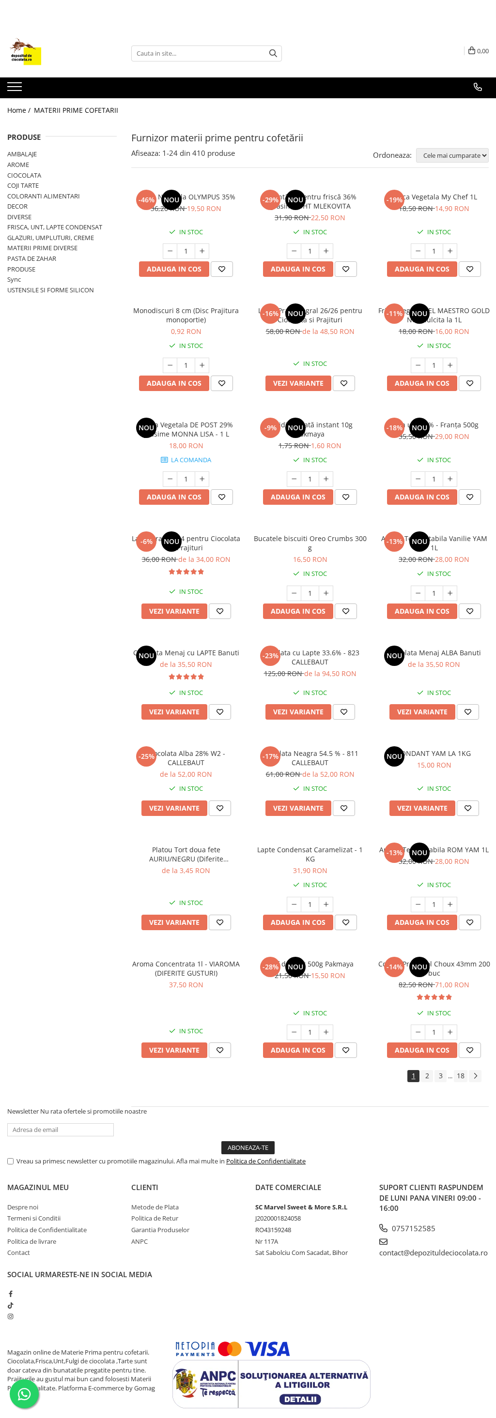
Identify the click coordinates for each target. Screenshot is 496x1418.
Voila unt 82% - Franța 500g (434, 424)
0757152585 (412, 1228)
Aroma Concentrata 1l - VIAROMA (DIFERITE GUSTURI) (186, 968)
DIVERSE (19, 216)
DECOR (17, 206)
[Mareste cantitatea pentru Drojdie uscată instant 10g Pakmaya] (326, 479)
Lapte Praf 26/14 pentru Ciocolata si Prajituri (186, 543)
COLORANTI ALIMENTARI (43, 196)
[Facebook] (10, 1293)
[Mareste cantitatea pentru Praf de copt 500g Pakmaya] (326, 1032)
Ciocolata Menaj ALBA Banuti (434, 652)
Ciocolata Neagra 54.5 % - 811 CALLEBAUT (310, 758)
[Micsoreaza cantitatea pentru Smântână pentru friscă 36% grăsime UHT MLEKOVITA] (294, 251)
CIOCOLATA (24, 175)
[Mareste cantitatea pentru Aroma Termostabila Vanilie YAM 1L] (450, 593)
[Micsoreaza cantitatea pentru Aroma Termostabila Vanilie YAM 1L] (418, 593)
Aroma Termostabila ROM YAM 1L (434, 849)
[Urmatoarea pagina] (475, 1076)
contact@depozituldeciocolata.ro (433, 1252)
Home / (19, 110)
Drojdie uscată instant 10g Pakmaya (310, 429)
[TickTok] (10, 1305)
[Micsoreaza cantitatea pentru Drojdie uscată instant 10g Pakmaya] (294, 479)
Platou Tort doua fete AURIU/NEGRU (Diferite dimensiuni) (186, 854)
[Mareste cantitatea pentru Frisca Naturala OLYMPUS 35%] (202, 251)
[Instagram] (10, 1316)
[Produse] (15, 89)
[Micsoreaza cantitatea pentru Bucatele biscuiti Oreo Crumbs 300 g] (294, 593)
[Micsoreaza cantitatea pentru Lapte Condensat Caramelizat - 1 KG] (294, 904)
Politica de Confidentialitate (266, 1161)
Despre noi (22, 1207)
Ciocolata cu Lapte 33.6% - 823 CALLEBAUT (310, 657)
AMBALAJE (22, 154)
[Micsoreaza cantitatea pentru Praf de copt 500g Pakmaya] (294, 1032)
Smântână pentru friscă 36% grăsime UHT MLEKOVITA (310, 201)
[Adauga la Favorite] (222, 269)
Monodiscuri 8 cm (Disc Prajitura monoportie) (186, 315)
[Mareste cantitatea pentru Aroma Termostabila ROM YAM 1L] (450, 904)
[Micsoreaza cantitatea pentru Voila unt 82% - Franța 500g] (418, 479)
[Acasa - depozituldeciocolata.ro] (55, 53)
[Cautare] (273, 53)
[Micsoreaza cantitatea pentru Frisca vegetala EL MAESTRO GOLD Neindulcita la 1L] (418, 365)
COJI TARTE (23, 185)
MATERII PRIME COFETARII (76, 110)
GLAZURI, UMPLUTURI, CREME (50, 237)
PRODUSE (21, 269)
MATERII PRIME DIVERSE (42, 247)
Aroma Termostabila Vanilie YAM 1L (434, 543)
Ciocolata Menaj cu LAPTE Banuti (186, 652)
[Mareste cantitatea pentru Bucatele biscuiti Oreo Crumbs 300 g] (326, 593)
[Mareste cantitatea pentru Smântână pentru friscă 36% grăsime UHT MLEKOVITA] (326, 251)
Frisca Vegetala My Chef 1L (434, 196)
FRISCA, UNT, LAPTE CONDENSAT (54, 227)
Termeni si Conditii (34, 1218)
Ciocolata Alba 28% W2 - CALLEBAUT (186, 758)
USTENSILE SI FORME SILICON (50, 290)
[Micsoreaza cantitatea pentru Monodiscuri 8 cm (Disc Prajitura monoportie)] (170, 365)
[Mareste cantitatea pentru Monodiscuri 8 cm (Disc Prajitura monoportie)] (202, 365)
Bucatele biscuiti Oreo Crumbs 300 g (310, 543)
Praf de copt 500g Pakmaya (310, 963)
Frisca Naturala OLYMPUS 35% (186, 196)
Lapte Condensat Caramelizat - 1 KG (310, 854)
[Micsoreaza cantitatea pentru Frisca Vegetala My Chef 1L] (418, 251)
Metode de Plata (155, 1207)
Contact (18, 1252)
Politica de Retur (154, 1218)
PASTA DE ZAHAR (31, 258)
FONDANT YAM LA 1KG (434, 753)
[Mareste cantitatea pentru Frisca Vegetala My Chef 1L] (450, 251)
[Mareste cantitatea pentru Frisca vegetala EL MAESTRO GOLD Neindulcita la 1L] (450, 365)
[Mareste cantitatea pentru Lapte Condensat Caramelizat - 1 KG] (326, 904)
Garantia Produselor (160, 1229)
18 (461, 1075)
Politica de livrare (31, 1241)
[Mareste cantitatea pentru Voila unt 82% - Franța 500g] (450, 479)
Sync (14, 279)
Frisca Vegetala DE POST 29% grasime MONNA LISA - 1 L (186, 429)
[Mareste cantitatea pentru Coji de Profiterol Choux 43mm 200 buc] (450, 1032)
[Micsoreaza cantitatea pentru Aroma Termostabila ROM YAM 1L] (418, 904)
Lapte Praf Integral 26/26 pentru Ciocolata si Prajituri (310, 315)
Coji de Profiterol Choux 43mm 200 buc (434, 968)
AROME (18, 164)
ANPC (139, 1241)
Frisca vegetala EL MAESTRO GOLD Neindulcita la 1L (434, 315)
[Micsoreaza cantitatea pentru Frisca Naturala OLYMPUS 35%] (170, 251)
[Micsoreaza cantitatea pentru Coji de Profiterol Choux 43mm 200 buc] (418, 1032)
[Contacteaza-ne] (478, 87)
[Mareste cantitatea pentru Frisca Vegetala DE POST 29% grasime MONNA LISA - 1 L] (202, 479)
